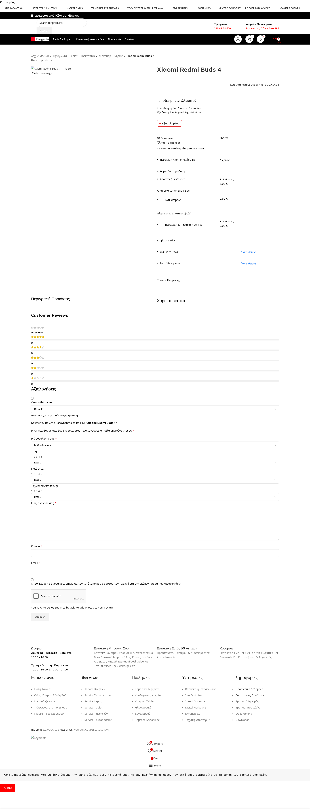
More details (248, 252)
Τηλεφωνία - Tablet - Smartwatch (74, 56)
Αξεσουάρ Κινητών (111, 56)
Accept (8, 787)
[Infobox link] (60, 648)
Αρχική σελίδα (40, 56)
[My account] (238, 39)
